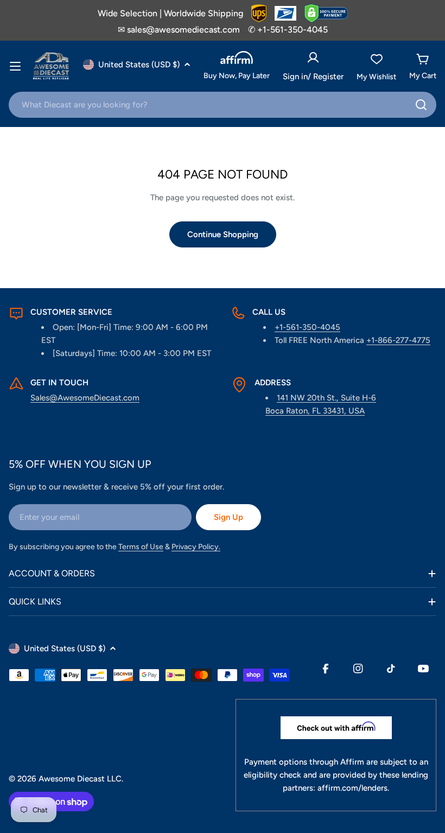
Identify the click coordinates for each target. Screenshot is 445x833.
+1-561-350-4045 (307, 327)
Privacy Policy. (195, 546)
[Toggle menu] (15, 66)
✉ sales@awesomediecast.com (179, 29)
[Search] (421, 104)
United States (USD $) (139, 64)
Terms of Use (140, 546)
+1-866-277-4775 (398, 340)
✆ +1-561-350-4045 (288, 29)
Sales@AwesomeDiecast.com (84, 398)
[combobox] (222, 105)
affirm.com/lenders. (353, 788)
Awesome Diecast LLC (80, 779)
